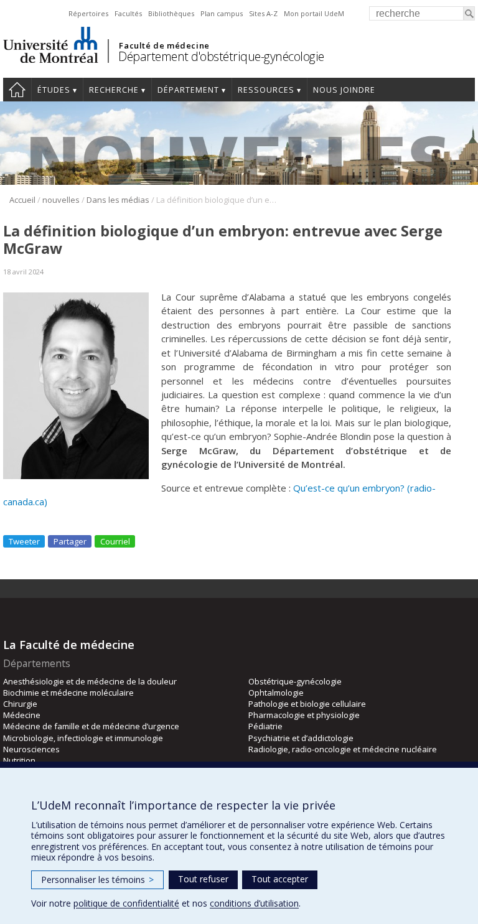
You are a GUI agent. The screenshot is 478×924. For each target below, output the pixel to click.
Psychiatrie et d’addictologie (301, 738)
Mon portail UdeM (314, 13)
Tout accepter (279, 879)
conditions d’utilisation (254, 903)
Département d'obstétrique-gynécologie (221, 56)
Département (188, 90)
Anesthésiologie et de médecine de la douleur (90, 681)
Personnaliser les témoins (97, 879)
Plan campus (221, 13)
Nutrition (19, 760)
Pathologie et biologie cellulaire (307, 703)
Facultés (128, 13)
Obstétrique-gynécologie (295, 681)
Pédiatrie (265, 726)
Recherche (114, 90)
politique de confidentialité (126, 903)
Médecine (21, 715)
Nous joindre (344, 90)
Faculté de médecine (164, 45)
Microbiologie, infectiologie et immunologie (83, 738)
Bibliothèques (171, 13)
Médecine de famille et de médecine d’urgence (91, 726)
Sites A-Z (263, 13)
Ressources (266, 90)
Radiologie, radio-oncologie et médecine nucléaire (342, 749)
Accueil (17, 89)
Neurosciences (31, 749)
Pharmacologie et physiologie (304, 715)
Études (53, 90)
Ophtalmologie (276, 692)
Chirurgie (20, 703)
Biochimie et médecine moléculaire (68, 692)
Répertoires (88, 13)
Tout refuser (203, 879)
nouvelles (61, 199)
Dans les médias (118, 199)
